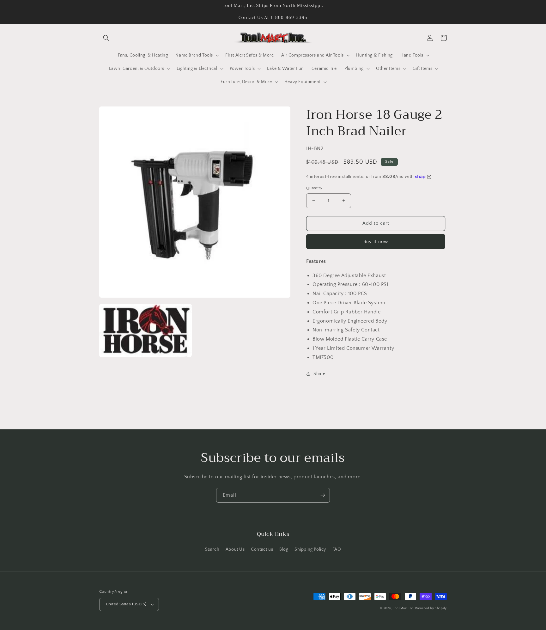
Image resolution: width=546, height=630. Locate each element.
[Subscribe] (323, 495)
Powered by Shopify (431, 608)
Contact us (262, 549)
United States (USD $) (126, 604)
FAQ (336, 549)
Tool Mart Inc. (403, 608)
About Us (235, 549)
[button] (106, 38)
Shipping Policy (310, 549)
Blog (283, 549)
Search (212, 549)
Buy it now (375, 241)
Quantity (314, 188)
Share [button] (319, 373)
